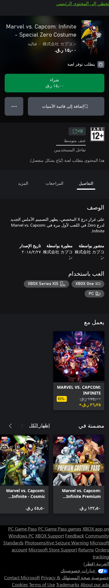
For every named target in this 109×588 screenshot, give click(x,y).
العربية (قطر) (96, 563)
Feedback (74, 536)
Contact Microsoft (22, 577)
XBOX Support (49, 536)
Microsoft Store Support (52, 549)
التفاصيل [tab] (86, 183)
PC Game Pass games (59, 529)
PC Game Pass (22, 529)
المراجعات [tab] (54, 183)
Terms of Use (42, 584)
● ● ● (14, 106)
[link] (78, 370)
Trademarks (67, 584)
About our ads (95, 584)
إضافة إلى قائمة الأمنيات (63, 106)
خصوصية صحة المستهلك (85, 577)
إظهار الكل (39, 425)
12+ (80, 131)
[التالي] (10, 426)
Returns (86, 549)
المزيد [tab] (23, 183)
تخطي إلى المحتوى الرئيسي (82, 3)
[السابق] (22, 426)
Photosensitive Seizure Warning (57, 542)
